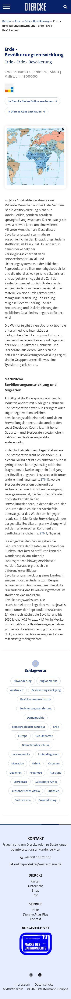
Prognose (36, 772)
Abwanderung (23, 681)
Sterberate (20, 782)
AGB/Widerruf (13, 989)
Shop (35, 890)
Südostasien (23, 800)
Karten (6, 21)
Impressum (22, 984)
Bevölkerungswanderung (35, 708)
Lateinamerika (21, 754)
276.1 (44, 479)
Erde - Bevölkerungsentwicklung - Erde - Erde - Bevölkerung (31, 25)
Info (35, 895)
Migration (17, 763)
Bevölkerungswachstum (35, 699)
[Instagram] (31, 975)
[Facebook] (40, 975)
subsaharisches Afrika (26, 791)
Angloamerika (48, 681)
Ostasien (54, 763)
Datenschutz (44, 984)
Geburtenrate (44, 736)
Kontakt (35, 919)
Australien (16, 690)
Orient (36, 763)
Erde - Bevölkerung (37, 21)
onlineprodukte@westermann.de (37, 864)
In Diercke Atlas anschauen (25, 111)
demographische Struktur (28, 727)
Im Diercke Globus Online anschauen (30, 101)
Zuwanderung (47, 800)
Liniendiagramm (48, 754)
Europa (22, 736)
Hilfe (35, 910)
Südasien (53, 791)
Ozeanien (15, 772)
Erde (18, 21)
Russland (56, 772)
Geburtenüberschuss (35, 745)
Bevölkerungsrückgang (46, 690)
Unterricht (35, 886)
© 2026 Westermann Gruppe (47, 989)
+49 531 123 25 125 (37, 857)
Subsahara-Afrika (46, 782)
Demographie (35, 717)
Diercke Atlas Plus (35, 914)
